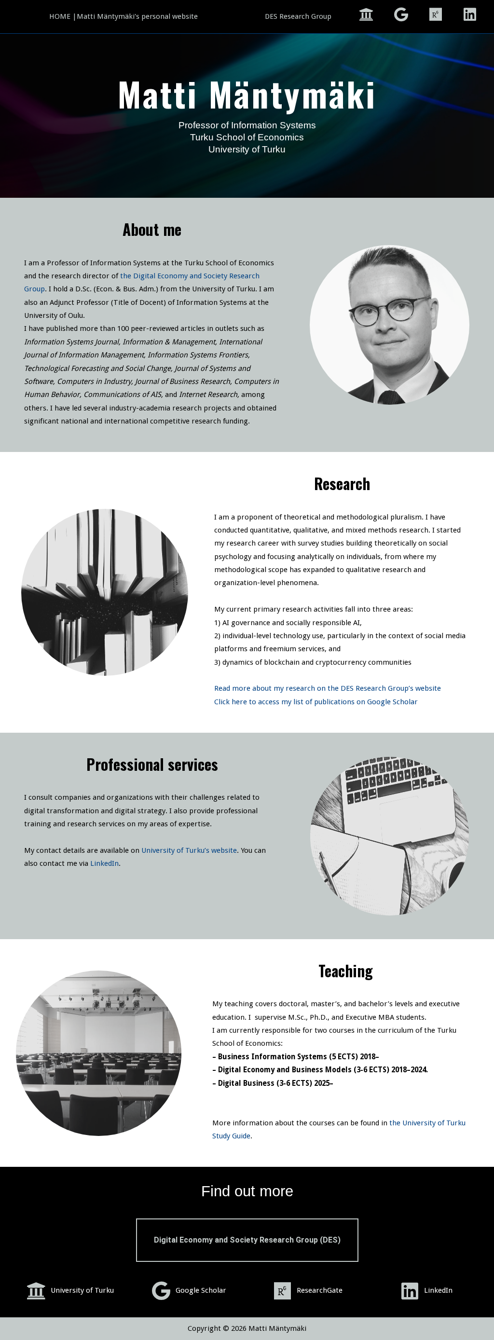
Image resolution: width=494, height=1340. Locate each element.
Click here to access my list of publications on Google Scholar (316, 701)
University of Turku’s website (189, 850)
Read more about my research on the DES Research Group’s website (327, 688)
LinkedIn (104, 863)
